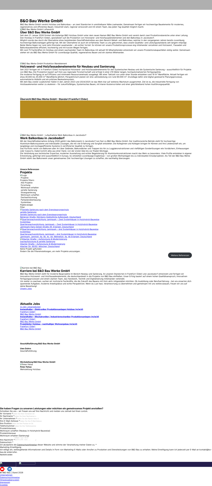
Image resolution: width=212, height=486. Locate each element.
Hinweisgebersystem (9, 480)
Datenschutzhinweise (27, 444)
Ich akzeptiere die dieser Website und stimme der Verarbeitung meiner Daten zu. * (48, 444)
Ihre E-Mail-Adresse (10, 421)
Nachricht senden (6, 455)
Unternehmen (6, 475)
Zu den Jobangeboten (30, 307)
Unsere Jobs (26, 288)
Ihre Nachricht (7, 440)
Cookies (4, 485)
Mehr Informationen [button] (29, 391)
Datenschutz (6, 442)
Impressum (5, 482)
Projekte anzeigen (26, 205)
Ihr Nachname (7, 416)
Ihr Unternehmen (8, 418)
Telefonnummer (7, 426)
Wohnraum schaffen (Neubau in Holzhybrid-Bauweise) (25, 430)
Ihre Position (6, 423)
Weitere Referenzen (180, 255)
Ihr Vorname (6, 413)
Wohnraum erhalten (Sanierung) (14, 435)
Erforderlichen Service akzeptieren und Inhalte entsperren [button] (47, 393)
